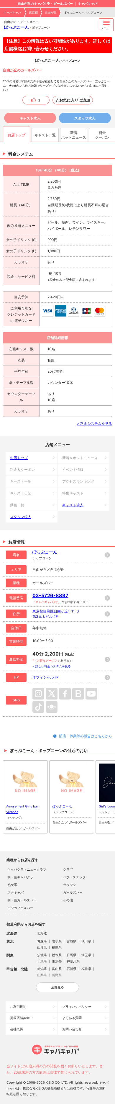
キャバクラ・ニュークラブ (26, 869)
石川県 (71, 969)
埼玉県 (86, 955)
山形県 (42, 947)
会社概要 (16, 1029)
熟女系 (12, 885)
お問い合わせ (72, 1029)
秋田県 (86, 941)
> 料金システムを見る (94, 423)
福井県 (86, 969)
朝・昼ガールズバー (22, 900)
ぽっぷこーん (16, 27)
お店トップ (19, 458)
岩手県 (57, 941)
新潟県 (42, 969)
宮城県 (71, 941)
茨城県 (42, 955)
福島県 (57, 947)
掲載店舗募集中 (21, 1018)
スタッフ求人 (85, 118)
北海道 (42, 933)
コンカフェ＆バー (20, 908)
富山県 (57, 969)
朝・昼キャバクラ (20, 877)
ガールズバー (73, 892)
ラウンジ (69, 885)
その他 (68, 900)
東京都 (33, 12)
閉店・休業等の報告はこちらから (85, 736)
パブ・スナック (74, 877)
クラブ (68, 869)
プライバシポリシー (76, 1007)
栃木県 (57, 955)
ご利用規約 (18, 1007)
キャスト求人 (30, 118)
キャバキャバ (12, 12)
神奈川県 (73, 961)
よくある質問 (72, 1018)
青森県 (42, 941)
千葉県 (42, 961)
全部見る (57, 987)
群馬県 (71, 955)
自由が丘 (51, 12)
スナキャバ (15, 892)
